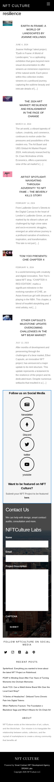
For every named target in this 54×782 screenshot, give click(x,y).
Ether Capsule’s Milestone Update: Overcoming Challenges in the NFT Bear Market (33, 328)
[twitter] (5, 652)
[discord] (20, 652)
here (26, 497)
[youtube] (27, 652)
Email (9, 552)
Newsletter (27, 414)
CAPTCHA (11, 616)
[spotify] (34, 652)
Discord (27, 434)
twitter (27, 454)
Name (9, 537)
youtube (27, 474)
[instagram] (13, 652)
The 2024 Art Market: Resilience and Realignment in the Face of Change (33, 109)
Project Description (16, 566)
